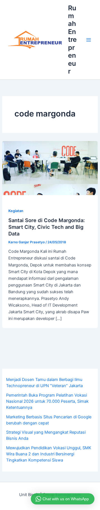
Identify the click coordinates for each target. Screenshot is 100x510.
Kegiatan (15, 211)
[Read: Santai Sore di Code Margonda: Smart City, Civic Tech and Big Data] (50, 167)
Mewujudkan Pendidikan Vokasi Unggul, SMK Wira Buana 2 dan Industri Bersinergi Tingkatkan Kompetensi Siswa (48, 454)
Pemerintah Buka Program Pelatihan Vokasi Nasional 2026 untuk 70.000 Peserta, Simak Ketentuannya (47, 401)
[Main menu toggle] (88, 40)
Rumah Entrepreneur (72, 40)
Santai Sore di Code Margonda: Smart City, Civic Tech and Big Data (46, 226)
